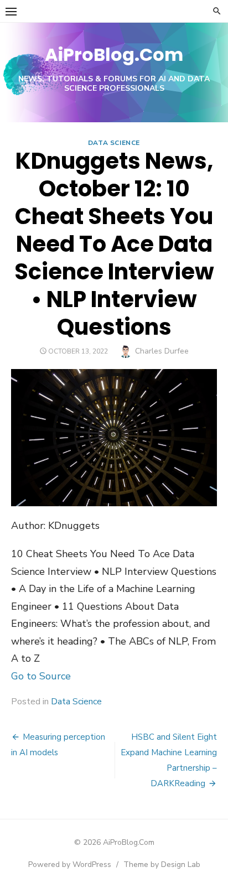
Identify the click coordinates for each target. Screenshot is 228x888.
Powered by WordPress (69, 864)
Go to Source (41, 676)
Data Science (114, 142)
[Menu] (11, 11)
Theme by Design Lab (161, 864)
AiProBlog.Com (114, 54)
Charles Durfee (162, 351)
